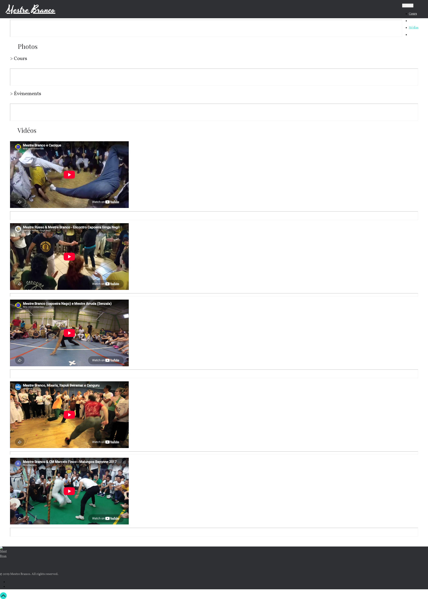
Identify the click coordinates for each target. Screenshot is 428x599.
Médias (413, 27)
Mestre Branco (31, 9)
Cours (413, 14)
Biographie (416, 21)
